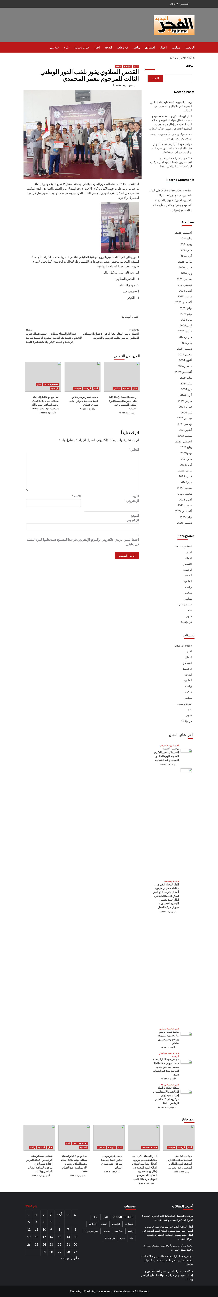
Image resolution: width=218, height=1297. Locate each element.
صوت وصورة (81, 47)
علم (190, 610)
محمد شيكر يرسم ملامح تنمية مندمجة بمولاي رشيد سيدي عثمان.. (83, 400)
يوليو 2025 (186, 308)
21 (68, 1244)
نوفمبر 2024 (185, 354)
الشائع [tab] (173, 735)
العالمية (187, 581)
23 (51, 1244)
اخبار (97, 47)
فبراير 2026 (185, 267)
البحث (190, 65)
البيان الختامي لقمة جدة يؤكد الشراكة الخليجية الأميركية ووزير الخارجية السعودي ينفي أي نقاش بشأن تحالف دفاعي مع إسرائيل (170, 200)
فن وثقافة (122, 47)
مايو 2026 (186, 250)
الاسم (76, 496)
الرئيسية (189, 47)
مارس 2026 (185, 261)
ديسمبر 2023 (184, 418)
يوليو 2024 (186, 377)
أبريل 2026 (186, 255)
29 (59, 1252)
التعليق (134, 449)
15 (59, 1237)
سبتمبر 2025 (184, 296)
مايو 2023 (186, 458)
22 (59, 1244)
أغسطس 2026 (183, 232)
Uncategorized (51, 384)
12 (28, 1229)
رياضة (136, 47)
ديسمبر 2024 (184, 348)
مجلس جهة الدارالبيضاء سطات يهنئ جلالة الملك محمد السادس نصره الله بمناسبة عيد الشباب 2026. (172, 148)
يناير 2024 (186, 412)
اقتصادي (150, 47)
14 (68, 1237)
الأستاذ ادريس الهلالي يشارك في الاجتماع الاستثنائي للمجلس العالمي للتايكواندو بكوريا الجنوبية (111, 333)
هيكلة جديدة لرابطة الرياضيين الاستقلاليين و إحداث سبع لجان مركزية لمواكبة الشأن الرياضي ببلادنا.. (171, 162)
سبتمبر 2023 (184, 435)
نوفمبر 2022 (185, 493)
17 (44, 1237)
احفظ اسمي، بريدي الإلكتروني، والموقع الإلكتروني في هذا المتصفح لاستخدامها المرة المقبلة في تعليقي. (83, 542)
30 (51, 1252)
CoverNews (122, 1291)
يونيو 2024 (186, 383)
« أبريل (74, 1258)
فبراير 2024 (185, 406)
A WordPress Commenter (176, 190)
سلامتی (54, 47)
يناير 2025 (186, 342)
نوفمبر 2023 (185, 424)
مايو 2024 (186, 389)
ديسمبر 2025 (184, 279)
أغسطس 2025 (183, 302)
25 (36, 1244)
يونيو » (65, 1258)
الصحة (108, 47)
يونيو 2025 (186, 313)
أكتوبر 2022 (185, 499)
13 (75, 1237)
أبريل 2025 (186, 325)
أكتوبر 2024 (185, 360)
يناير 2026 (186, 273)
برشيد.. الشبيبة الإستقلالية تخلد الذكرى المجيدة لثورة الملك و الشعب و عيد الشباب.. (171, 106)
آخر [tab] (190, 735)
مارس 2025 (185, 331)
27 (75, 1252)
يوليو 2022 (186, 516)
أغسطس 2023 (183, 441)
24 (44, 1244)
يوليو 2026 (186, 238)
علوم (66, 47)
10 (44, 1229)
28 (68, 1252)
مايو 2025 (186, 319)
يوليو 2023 (186, 447)
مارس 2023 (185, 470)
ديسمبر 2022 (184, 487)
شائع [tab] (182, 735)
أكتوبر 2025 (185, 290)
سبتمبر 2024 (184, 366)
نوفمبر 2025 (185, 284)
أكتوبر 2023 (185, 429)
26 (28, 1244)
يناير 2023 (186, 482)
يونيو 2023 (186, 453)
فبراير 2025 (185, 337)
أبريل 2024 (186, 395)
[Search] (26, 47)
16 (51, 1237)
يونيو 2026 (186, 244)
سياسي (176, 47)
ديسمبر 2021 (184, 522)
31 (44, 1252)
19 (28, 1237)
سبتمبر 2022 (184, 505)
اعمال (163, 47)
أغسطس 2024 (183, 371)
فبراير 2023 (185, 476)
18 (36, 1237)
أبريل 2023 (186, 464)
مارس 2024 (185, 400)
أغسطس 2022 (183, 511)
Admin (116, 85)
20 (75, 1244)
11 (36, 1229)
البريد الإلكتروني (132, 498)
